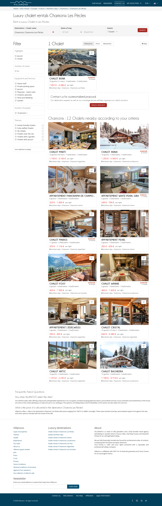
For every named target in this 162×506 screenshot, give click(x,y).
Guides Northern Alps (55, 435)
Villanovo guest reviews (21, 449)
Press (15, 455)
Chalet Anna (109, 152)
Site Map (79, 496)
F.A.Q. (15, 458)
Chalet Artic (57, 371)
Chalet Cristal (110, 327)
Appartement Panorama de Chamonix (73, 195)
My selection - (134, 3)
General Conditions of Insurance (24, 467)
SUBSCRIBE (73, 486)
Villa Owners (68, 496)
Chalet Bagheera (112, 371)
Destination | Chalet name (25, 28)
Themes (16, 435)
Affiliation (89, 496)
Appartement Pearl (113, 239)
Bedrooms (107, 43)
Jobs (14, 452)
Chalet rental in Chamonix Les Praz (60, 443)
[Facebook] (132, 501)
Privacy (16, 461)
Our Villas (96, 3)
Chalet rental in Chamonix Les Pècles (61, 432)
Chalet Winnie (110, 283)
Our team (16, 443)
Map (145, 43)
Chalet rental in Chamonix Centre (60, 438)
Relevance (88, 43)
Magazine (108, 3)
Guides (15, 438)
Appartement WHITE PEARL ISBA (120, 195)
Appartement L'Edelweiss (65, 327)
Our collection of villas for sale (23, 473)
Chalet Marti (57, 152)
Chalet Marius (58, 239)
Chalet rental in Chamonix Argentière (61, 446)
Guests (110, 28)
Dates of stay (66, 28)
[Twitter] (146, 501)
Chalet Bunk (57, 78)
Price (98, 43)
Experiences (17, 440)
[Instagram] (137, 501)
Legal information (103, 496)
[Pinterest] (141, 501)
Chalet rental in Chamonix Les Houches (62, 449)
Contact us (119, 3)
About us (16, 446)
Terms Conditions (19, 464)
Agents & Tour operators (22, 470)
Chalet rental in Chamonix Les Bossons (61, 440)
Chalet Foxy (57, 283)
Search (142, 30)
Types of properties (20, 432)
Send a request (98, 105)
